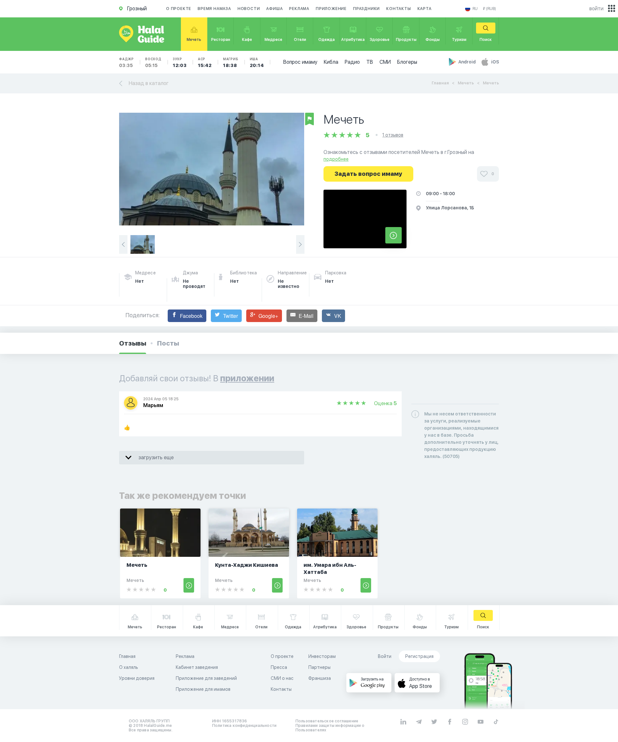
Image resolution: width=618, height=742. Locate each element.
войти (596, 8)
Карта (424, 8)
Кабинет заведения (197, 667)
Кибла (331, 62)
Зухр (180, 62)
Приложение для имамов (203, 689)
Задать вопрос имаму (368, 173)
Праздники (366, 8)
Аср (205, 62)
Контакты (398, 8)
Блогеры (407, 62)
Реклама (299, 8)
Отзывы (132, 343)
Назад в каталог (149, 83)
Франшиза (319, 678)
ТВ (369, 62)
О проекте (178, 8)
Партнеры (319, 667)
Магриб (231, 62)
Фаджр (126, 62)
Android (467, 61)
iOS (495, 61)
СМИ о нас (282, 678)
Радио (352, 62)
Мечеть (466, 83)
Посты (168, 343)
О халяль (128, 667)
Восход (153, 62)
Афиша (274, 8)
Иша (257, 62)
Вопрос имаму (300, 62)
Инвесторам (322, 656)
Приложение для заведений (206, 678)
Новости (249, 8)
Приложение (331, 8)
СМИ (385, 62)
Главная (440, 83)
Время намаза (214, 8)
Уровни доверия (136, 678)
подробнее (336, 159)
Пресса (279, 667)
